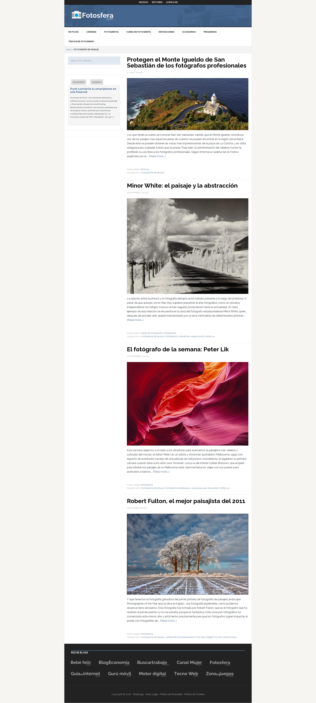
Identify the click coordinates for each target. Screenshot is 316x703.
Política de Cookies (194, 694)
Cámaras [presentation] (97, 82)
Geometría (184, 336)
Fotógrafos (169, 333)
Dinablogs (138, 694)
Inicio (69, 49)
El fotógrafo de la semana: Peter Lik (178, 349)
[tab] (77, 82)
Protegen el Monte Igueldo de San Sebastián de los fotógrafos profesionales (186, 62)
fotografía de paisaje (152, 173)
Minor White (197, 336)
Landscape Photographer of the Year (185, 637)
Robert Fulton (214, 637)
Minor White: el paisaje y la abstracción (182, 185)
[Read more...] (157, 156)
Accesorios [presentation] (79, 82)
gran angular (199, 488)
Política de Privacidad (171, 694)
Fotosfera (100, 15)
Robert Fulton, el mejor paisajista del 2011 (186, 500)
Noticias (144, 169)
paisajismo (213, 488)
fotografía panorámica (177, 488)
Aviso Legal (152, 694)
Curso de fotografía (151, 333)
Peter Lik (210, 336)
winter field (230, 637)
